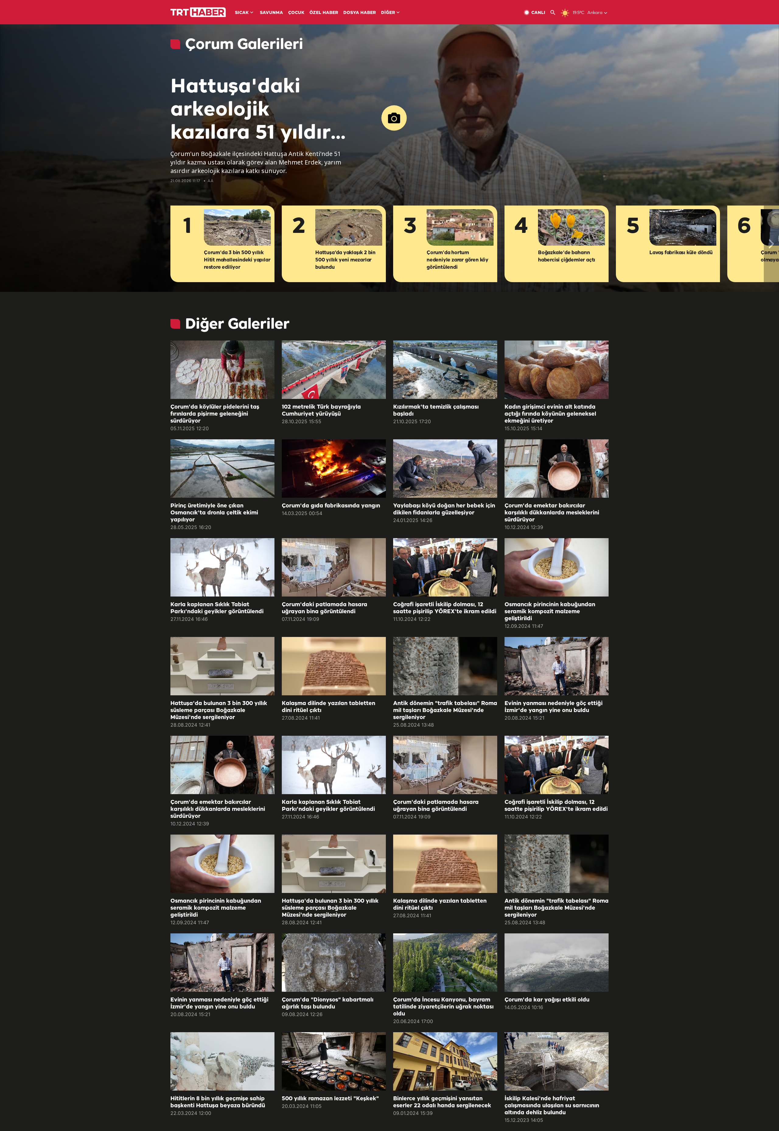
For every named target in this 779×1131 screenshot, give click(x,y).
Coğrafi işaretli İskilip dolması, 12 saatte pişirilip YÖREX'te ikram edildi (444, 608)
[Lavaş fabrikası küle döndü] (682, 228)
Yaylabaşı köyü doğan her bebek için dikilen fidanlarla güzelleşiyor (444, 509)
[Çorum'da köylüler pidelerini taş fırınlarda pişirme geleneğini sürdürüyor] (222, 370)
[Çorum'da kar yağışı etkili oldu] (557, 962)
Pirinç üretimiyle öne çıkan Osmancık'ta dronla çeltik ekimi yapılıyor (214, 513)
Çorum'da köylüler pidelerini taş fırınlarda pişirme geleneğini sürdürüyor (214, 414)
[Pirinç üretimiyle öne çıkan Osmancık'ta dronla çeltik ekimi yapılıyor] (222, 468)
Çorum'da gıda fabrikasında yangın (331, 506)
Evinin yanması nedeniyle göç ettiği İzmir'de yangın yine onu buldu (554, 707)
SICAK (242, 13)
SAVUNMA (271, 13)
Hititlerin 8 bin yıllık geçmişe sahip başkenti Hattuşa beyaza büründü (217, 1102)
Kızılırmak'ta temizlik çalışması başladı (436, 410)
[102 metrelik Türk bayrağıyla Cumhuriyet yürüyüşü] (334, 370)
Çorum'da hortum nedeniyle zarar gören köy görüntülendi (457, 260)
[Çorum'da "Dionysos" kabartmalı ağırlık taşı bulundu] (334, 962)
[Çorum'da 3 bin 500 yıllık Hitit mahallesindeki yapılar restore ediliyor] (237, 228)
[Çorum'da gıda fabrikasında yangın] (334, 468)
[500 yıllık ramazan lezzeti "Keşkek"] (334, 1061)
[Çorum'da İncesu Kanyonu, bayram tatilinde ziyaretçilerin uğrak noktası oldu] (445, 962)
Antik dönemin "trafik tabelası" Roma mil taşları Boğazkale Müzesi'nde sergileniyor (445, 710)
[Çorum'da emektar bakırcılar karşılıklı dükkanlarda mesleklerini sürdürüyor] (557, 468)
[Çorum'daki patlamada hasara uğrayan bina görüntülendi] (334, 567)
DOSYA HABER (359, 13)
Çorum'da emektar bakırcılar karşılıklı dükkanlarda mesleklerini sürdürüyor (552, 513)
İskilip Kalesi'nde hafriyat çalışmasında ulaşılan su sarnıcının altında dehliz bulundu (552, 1106)
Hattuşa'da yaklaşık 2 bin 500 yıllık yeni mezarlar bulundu (345, 260)
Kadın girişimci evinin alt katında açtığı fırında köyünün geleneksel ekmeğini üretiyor (550, 414)
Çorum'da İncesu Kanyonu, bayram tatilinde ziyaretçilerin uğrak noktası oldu (443, 1007)
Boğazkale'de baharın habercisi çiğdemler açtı (566, 256)
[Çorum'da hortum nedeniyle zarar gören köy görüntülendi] (460, 228)
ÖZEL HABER (323, 13)
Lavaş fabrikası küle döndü (681, 252)
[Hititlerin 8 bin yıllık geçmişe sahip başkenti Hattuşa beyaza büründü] (222, 1061)
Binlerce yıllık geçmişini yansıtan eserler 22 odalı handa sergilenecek (442, 1102)
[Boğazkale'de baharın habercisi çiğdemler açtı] (571, 228)
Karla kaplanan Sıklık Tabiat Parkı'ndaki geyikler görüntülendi (217, 608)
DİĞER (388, 13)
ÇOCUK (296, 13)
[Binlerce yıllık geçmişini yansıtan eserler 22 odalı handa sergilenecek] (445, 1061)
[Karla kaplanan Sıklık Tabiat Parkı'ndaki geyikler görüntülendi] (222, 567)
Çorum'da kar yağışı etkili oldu (547, 1000)
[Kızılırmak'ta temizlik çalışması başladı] (445, 370)
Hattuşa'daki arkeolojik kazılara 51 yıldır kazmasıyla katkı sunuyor (254, 111)
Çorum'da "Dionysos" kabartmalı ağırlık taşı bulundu (327, 1003)
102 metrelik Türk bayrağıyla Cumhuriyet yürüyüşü (321, 410)
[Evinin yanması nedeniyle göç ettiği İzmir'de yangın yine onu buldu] (557, 666)
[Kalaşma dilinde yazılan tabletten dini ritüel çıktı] (334, 666)
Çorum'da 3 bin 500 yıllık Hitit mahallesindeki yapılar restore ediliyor (237, 260)
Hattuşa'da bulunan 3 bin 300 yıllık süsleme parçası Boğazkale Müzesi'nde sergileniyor (218, 710)
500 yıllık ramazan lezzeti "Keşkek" (330, 1099)
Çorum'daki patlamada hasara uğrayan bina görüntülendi (324, 608)
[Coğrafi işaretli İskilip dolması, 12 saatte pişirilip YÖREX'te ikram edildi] (445, 567)
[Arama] (555, 13)
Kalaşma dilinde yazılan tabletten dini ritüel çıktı (328, 707)
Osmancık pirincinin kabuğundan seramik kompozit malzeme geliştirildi (550, 612)
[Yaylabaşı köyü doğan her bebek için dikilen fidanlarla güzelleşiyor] (445, 468)
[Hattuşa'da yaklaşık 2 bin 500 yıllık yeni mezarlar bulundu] (348, 228)
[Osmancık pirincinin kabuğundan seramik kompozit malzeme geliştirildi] (557, 567)
